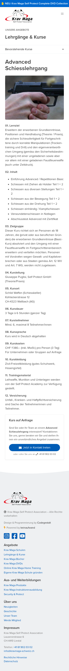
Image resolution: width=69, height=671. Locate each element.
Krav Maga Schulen (14, 550)
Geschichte (10, 611)
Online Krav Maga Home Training (22, 568)
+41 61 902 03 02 (47, 454)
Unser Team (10, 615)
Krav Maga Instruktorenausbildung (23, 589)
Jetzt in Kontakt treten (36, 447)
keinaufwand (28, 527)
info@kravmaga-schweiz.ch (19, 651)
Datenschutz (11, 661)
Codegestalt (44, 522)
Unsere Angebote (17, 30)
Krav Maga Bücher (14, 559)
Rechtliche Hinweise (15, 657)
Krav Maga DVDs (13, 563)
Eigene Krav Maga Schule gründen (23, 572)
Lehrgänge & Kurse (14, 554)
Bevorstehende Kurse (18, 49)
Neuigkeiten (11, 606)
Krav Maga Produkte (15, 585)
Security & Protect (14, 594)
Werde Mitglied (12, 620)
